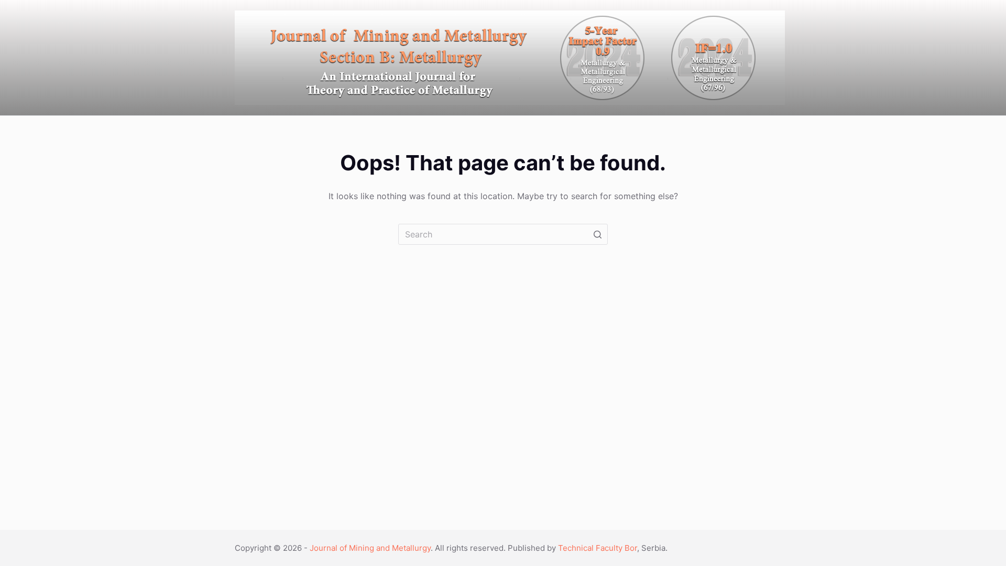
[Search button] (597, 234)
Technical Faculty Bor (597, 548)
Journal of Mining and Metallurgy (370, 548)
